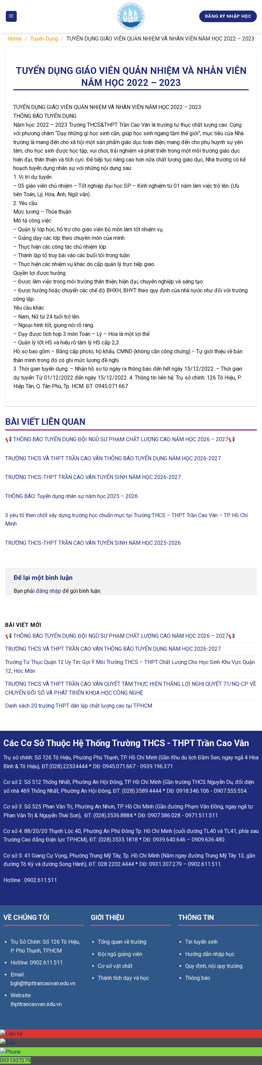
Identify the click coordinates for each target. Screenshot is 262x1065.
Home (15, 38)
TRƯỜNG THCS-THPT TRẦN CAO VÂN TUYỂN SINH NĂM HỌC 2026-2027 (93, 477)
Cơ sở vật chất (115, 966)
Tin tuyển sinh (201, 942)
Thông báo (197, 978)
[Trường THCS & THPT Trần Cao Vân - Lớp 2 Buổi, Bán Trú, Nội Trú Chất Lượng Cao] (131, 16)
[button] (11, 16)
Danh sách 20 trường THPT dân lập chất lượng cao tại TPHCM (78, 706)
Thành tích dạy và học (123, 978)
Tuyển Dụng (44, 38)
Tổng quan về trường (122, 942)
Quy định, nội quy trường (214, 966)
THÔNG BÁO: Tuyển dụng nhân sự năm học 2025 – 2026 (71, 496)
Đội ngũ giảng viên (120, 954)
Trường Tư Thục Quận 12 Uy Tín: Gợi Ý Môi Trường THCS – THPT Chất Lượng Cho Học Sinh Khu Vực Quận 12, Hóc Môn (130, 666)
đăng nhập (48, 591)
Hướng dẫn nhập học (209, 954)
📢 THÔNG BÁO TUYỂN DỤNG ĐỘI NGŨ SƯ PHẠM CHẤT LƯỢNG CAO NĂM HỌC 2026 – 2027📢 (120, 439)
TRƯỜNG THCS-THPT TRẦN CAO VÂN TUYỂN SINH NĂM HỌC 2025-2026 (93, 543)
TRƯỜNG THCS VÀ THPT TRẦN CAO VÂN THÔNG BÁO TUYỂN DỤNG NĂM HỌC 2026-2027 (113, 458)
